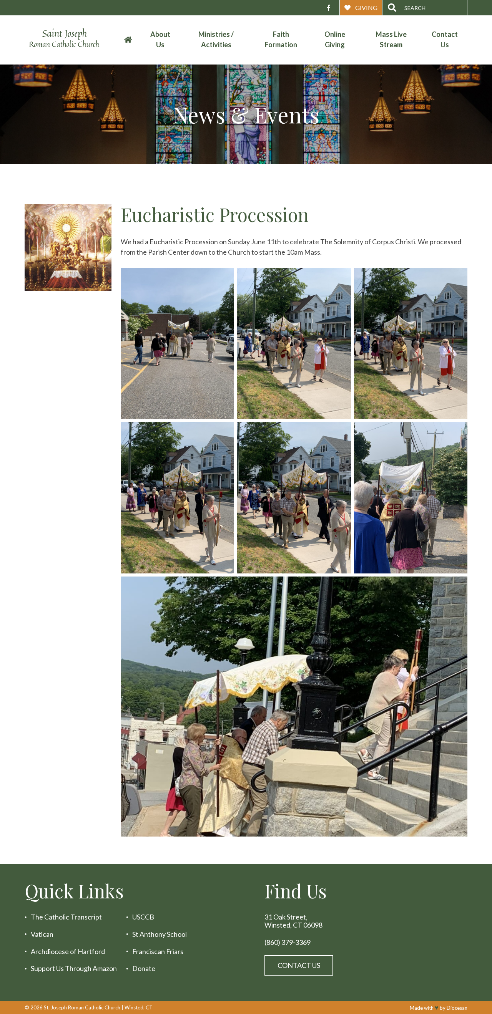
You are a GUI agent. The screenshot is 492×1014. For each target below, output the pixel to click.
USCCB (143, 917)
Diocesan (457, 1008)
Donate (143, 968)
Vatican (42, 934)
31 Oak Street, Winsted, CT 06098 (293, 921)
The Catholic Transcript (66, 917)
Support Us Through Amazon (74, 968)
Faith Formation (281, 39)
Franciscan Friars (157, 951)
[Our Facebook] (328, 7)
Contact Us (445, 39)
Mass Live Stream (391, 39)
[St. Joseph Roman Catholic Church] (70, 39)
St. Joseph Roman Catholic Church (82, 1007)
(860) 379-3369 (287, 942)
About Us (160, 39)
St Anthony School (159, 934)
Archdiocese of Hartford (68, 951)
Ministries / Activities (216, 39)
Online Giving (334, 39)
